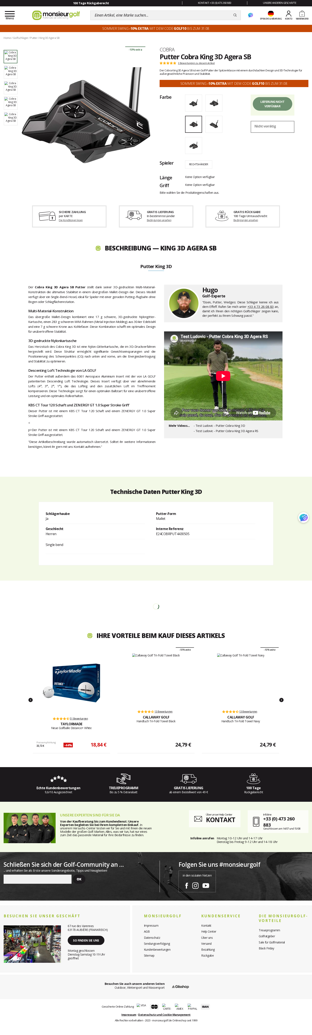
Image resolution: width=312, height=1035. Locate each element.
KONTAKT (220, 819)
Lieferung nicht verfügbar (272, 104)
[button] (30, 700)
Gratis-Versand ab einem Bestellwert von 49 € (91, 3)
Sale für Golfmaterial (272, 942)
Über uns (207, 938)
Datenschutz (152, 938)
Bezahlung (208, 949)
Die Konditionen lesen (71, 220)
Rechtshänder (198, 164)
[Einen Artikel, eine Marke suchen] (235, 15)
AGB (147, 931)
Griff (164, 185)
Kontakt (206, 925)
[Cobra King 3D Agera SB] (86, 115)
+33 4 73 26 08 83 (260, 306)
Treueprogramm (269, 930)
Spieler (167, 162)
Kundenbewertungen (157, 949)
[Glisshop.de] (180, 986)
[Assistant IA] (250, 15)
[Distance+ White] (71, 683)
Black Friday (266, 948)
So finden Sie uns (86, 940)
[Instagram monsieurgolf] (195, 885)
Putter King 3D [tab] (155, 266)
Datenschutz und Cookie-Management (164, 1015)
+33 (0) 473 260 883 (279, 821)
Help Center (208, 931)
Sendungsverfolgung (157, 944)
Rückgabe (207, 955)
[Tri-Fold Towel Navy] (240, 679)
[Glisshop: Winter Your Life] (56, 15)
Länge (166, 177)
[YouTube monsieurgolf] (205, 885)
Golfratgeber (267, 936)
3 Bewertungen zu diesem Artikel (196, 63)
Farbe (165, 97)
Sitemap (149, 955)
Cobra (167, 49)
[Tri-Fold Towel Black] (156, 679)
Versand (206, 944)
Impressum (151, 925)
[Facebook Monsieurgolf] (186, 885)
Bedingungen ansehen (159, 220)
